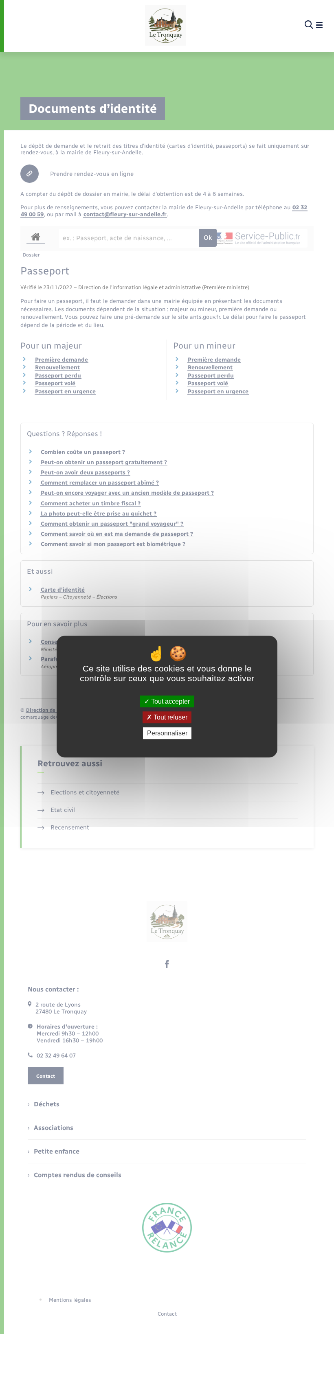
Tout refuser (169, 717)
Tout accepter (169, 701)
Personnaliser (167, 733)
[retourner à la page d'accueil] (165, 25)
